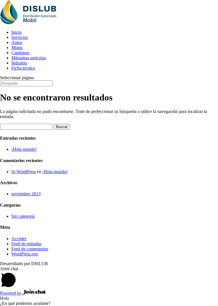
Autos (16, 42)
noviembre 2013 (26, 193)
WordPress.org (24, 253)
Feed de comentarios (29, 248)
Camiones (20, 52)
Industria (19, 62)
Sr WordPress (23, 171)
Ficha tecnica (23, 68)
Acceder (18, 238)
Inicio (16, 32)
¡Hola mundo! (24, 149)
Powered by (11, 293)
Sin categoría (23, 216)
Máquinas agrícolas (28, 57)
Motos (17, 47)
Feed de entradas (26, 243)
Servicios (19, 37)
